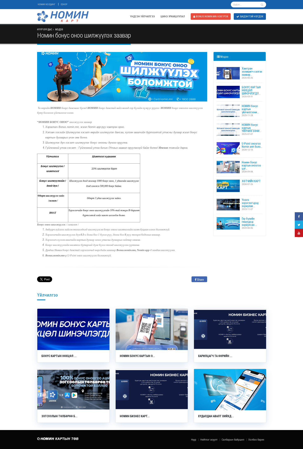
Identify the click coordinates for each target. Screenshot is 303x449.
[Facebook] (299, 216)
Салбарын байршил (233, 439)
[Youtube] (299, 233)
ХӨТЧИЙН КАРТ (251, 181)
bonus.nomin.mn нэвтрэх (212, 16)
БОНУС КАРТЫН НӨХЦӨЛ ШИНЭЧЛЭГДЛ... (251, 90)
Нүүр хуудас (44, 29)
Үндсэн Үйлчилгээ (142, 16)
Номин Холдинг (46, 4)
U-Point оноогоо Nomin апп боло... (252, 145)
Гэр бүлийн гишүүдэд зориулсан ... (249, 221)
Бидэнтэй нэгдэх (251, 16)
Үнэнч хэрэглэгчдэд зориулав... (250, 203)
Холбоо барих (256, 439)
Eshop (64, 4)
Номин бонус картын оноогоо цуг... (251, 165)
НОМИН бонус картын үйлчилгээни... (250, 109)
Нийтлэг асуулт (208, 439)
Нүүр (193, 439)
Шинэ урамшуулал (173, 16)
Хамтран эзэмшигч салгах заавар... (252, 71)
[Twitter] (299, 224)
